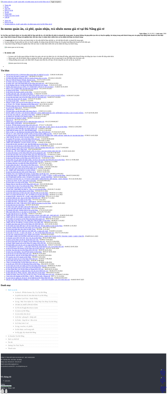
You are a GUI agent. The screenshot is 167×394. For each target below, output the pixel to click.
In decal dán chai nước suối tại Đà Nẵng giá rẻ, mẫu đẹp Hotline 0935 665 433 (30, 147)
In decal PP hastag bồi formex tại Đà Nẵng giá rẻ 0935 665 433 (25, 248)
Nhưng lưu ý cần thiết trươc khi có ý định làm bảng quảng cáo (25, 121)
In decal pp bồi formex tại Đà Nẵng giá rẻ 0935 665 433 (23, 158)
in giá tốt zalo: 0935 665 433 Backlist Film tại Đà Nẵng (23, 264)
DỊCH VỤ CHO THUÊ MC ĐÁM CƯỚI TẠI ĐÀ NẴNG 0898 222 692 (29, 134)
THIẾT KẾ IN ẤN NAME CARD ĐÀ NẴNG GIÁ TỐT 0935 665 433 (28, 217)
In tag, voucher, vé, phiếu (24, 326)
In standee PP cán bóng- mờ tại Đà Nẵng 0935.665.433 (23, 139)
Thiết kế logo (10, 109)
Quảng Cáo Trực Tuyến (12, 15)
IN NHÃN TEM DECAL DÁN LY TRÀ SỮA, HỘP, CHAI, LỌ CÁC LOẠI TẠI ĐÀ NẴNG (35, 95)
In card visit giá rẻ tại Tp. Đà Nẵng (16, 213)
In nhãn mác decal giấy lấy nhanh (16, 99)
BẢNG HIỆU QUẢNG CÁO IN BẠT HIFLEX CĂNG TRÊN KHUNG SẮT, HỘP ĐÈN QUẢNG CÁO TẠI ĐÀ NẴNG (45, 113)
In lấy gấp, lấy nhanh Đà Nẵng (25, 332)
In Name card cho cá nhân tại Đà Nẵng (18, 81)
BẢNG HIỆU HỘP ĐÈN (14, 123)
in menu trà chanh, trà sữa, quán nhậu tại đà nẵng (21, 180)
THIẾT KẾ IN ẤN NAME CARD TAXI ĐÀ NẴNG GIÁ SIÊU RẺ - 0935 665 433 (32, 215)
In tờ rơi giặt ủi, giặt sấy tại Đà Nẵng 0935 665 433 (21, 255)
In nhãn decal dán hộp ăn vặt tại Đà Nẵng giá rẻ (20, 140)
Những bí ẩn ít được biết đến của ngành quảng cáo (21, 128)
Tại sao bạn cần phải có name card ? (17, 76)
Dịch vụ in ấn (9, 10)
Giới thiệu (7, 380)
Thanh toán (8, 14)
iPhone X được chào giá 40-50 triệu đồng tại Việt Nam (23, 102)
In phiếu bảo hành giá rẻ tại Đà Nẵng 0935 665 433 (22, 259)
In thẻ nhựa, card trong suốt (24, 329)
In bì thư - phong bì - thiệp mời (25, 317)
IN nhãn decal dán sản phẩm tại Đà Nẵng (18, 200)
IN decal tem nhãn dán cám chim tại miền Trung (20, 229)
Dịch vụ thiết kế (13, 339)
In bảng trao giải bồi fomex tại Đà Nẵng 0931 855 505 (22, 146)
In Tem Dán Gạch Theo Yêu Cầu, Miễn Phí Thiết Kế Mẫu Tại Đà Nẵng (28, 220)
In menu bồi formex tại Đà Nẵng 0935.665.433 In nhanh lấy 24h (26, 153)
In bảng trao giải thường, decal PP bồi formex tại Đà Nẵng (24, 252)
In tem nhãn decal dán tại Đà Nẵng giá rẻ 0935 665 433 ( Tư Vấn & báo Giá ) (30, 156)
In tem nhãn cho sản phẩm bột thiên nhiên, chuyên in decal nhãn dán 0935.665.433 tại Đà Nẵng (35, 160)
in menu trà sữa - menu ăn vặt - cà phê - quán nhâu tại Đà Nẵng (25, 196)
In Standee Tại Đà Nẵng (16, 336)
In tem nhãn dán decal (22, 314)
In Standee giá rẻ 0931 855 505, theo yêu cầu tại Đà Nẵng (24, 238)
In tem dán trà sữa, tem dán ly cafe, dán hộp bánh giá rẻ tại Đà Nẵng (27, 144)
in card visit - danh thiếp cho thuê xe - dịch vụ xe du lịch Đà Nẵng (26, 189)
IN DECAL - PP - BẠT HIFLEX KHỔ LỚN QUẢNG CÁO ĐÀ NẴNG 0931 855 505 (33, 151)
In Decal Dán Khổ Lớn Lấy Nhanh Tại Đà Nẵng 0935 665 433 (25, 241)
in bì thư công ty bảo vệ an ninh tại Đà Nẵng (20, 186)
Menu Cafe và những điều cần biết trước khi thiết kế (22, 88)
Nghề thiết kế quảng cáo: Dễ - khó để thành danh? (21, 130)
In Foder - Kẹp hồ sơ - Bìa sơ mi (26, 320)
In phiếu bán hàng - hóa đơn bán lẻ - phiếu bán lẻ (21, 201)
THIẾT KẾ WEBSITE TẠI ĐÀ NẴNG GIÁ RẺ (21, 142)
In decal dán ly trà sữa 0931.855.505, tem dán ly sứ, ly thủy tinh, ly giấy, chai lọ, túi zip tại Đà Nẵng (36, 127)
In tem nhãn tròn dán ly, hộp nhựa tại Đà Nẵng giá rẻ (22, 165)
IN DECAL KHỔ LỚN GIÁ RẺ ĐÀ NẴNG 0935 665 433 (24, 161)
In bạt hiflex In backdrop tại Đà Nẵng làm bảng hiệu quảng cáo (25, 219)
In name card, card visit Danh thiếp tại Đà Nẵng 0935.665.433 (25, 83)
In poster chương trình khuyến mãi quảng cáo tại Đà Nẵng (24, 227)
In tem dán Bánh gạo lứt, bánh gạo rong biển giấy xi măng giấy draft (27, 231)
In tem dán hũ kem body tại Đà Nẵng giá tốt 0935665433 (23, 267)
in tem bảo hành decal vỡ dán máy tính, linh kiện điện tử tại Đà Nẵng (27, 193)
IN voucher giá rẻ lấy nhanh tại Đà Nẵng (18, 257)
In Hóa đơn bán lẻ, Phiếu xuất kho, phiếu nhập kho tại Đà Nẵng (25, 272)
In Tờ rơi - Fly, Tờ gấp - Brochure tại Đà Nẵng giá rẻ (22, 104)
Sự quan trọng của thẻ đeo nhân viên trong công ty (21, 111)
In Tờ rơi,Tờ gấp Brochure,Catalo (26, 308)
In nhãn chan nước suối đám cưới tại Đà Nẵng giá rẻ (22, 206)
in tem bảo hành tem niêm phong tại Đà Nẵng (20, 191)
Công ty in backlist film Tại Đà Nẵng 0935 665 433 (22, 262)
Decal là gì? (9, 120)
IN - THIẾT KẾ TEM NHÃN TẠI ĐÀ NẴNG (20, 170)
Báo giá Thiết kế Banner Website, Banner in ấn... (21, 80)
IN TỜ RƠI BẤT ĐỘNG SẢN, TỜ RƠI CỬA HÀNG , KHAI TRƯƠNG (29, 177)
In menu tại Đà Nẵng (12, 90)
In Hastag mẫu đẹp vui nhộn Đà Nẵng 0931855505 (21, 163)
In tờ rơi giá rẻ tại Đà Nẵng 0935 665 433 (18, 253)
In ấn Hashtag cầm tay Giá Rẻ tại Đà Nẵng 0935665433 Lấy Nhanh (27, 85)
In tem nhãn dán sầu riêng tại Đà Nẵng (18, 260)
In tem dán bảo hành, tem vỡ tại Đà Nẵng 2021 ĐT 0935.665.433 (26, 154)
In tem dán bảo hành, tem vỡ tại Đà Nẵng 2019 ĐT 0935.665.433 (26, 97)
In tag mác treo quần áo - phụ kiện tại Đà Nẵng (20, 114)
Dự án (7, 7)
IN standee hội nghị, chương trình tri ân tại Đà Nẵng (22, 210)
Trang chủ (8, 5)
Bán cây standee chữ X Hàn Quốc (16, 149)
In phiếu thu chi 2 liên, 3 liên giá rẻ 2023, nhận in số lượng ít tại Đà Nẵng (28, 203)
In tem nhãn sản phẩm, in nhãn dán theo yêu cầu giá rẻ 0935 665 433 (27, 271)
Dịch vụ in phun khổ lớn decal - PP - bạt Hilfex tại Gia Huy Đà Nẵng (27, 194)
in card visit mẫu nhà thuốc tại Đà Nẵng (18, 208)
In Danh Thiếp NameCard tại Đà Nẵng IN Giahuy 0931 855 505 (26, 243)
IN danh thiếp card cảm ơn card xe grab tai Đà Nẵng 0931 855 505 (26, 245)
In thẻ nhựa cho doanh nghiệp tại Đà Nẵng (19, 92)
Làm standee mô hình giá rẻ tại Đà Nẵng (18, 187)
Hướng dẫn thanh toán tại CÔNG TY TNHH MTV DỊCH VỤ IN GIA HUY (30, 87)
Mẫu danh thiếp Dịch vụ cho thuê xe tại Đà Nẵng (21, 212)
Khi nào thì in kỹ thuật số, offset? (16, 118)
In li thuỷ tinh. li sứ (21, 323)
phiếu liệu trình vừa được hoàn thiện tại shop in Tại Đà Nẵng (24, 167)
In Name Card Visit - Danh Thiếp (26, 298)
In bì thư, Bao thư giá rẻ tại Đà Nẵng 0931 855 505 (21, 250)
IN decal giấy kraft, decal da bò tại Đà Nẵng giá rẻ (21, 168)
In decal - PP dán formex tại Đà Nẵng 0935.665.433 (22, 125)
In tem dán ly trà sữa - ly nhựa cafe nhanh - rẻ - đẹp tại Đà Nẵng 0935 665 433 (30, 233)
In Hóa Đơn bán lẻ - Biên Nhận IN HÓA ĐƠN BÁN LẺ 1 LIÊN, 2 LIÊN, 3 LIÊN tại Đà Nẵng (35, 175)
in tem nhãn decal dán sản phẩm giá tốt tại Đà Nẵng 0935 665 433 (26, 266)
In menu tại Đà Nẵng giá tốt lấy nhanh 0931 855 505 (22, 239)
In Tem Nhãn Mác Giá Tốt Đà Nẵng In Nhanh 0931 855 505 (24, 269)
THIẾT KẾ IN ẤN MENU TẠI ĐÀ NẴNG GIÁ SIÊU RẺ (24, 222)
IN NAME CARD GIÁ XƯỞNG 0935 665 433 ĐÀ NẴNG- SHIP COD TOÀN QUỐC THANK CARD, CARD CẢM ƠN (45, 236)
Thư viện (7, 8)
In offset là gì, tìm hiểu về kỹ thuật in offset (19, 116)
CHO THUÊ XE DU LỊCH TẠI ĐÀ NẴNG (20, 137)
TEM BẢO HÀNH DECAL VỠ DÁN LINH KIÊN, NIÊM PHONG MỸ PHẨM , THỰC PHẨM (37, 179)
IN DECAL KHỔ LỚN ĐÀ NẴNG (26, 305)
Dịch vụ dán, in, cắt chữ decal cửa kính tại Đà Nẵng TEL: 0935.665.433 (28, 132)
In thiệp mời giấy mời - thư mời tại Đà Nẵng (19, 94)
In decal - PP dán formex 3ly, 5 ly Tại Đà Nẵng (31, 292)
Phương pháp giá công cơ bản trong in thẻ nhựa (20, 106)
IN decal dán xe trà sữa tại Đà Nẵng (17, 182)
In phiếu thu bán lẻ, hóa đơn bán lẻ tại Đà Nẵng (31, 295)
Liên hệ (7, 17)
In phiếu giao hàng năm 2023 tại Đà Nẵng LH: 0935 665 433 (25, 224)
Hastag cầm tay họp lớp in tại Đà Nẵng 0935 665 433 (22, 184)
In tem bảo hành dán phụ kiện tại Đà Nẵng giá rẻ (21, 172)
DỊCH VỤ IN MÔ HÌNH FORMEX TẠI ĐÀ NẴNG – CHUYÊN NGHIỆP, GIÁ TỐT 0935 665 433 (38, 279)
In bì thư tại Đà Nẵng (12, 101)
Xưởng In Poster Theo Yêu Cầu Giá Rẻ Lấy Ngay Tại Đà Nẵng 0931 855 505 (30, 274)
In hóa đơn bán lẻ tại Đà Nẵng (15, 205)
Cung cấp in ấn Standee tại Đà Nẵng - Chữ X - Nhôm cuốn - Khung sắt (28, 276)
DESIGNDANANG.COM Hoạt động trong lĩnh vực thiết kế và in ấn (27, 74)
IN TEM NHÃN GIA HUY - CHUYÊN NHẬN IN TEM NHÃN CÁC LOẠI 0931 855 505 (35, 246)
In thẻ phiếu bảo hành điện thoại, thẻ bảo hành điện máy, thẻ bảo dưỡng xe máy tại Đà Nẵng (34, 226)
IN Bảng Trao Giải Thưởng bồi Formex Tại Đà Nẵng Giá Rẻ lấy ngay (27, 173)
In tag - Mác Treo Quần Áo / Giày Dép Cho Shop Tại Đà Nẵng (36, 302)
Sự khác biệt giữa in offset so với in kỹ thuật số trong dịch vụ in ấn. (26, 78)
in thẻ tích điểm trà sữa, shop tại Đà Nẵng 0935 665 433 (23, 198)
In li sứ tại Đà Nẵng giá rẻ (14, 107)
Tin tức (7, 12)
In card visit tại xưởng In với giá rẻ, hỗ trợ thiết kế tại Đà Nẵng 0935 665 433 (29, 278)
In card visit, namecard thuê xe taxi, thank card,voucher (23, 234)
